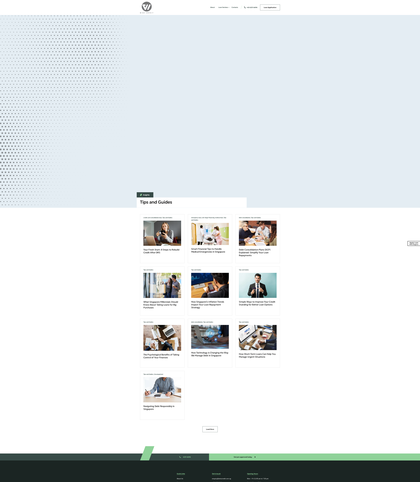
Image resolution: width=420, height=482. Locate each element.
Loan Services (223, 7)
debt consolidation (244, 217)
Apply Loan (413, 243)
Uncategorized (158, 374)
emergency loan (196, 217)
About (212, 7)
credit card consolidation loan (152, 217)
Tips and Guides (167, 217)
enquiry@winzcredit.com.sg (221, 478)
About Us (180, 478)
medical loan (219, 217)
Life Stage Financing (208, 217)
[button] (210, 429)
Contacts (235, 7)
